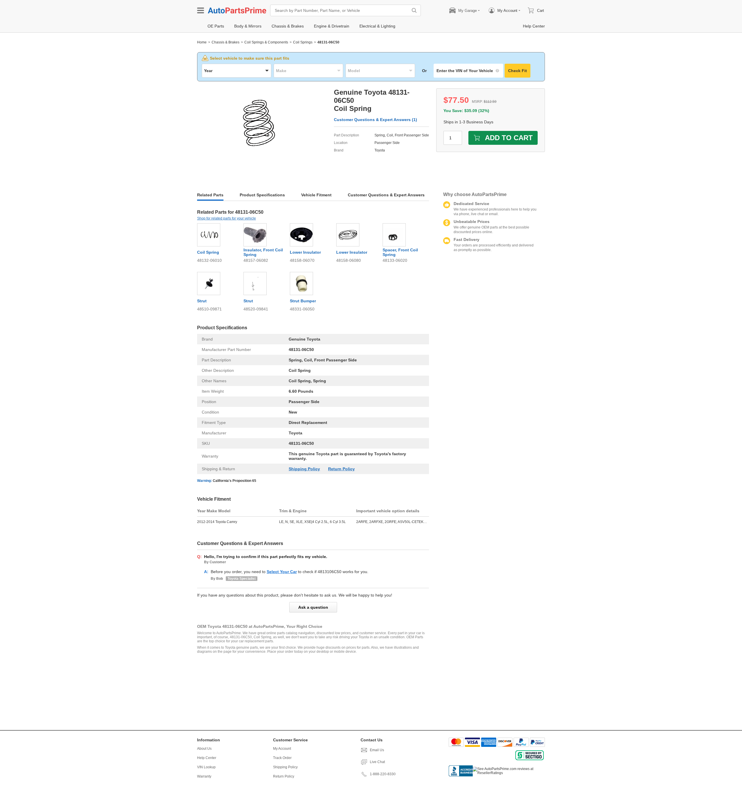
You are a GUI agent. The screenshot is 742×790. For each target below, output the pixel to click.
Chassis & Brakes (225, 42)
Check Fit (517, 70)
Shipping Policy (304, 469)
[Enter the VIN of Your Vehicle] (468, 71)
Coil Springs (302, 42)
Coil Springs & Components (266, 42)
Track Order (282, 758)
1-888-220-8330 (383, 774)
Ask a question (313, 607)
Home (202, 42)
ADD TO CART (509, 138)
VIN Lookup (206, 767)
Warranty (204, 776)
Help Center (206, 758)
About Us (204, 749)
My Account (282, 749)
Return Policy (341, 469)
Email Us (377, 750)
